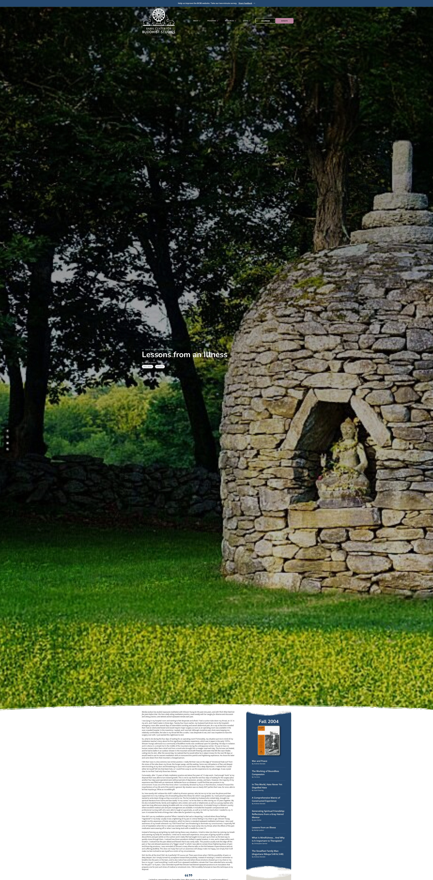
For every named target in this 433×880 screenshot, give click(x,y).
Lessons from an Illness (264, 827)
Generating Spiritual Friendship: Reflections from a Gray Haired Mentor (268, 814)
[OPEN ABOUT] (199, 21)
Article (160, 367)
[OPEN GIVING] (249, 21)
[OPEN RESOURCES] (235, 21)
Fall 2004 (148, 367)
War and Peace (259, 761)
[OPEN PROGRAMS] (217, 21)
